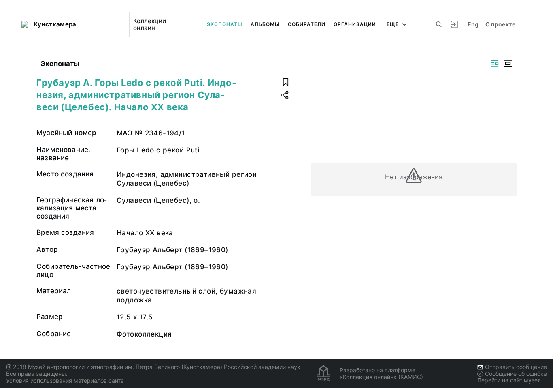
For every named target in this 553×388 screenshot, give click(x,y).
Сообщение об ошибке (516, 373)
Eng (473, 24)
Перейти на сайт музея (509, 380)
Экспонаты (224, 24)
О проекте (500, 24)
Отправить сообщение (516, 366)
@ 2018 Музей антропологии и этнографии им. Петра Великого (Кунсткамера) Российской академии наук (153, 366)
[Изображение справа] (494, 63)
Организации (355, 24)
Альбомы (265, 24)
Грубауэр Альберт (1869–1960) (172, 250)
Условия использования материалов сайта (65, 380)
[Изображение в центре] (507, 63)
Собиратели (306, 24)
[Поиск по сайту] (439, 24)
